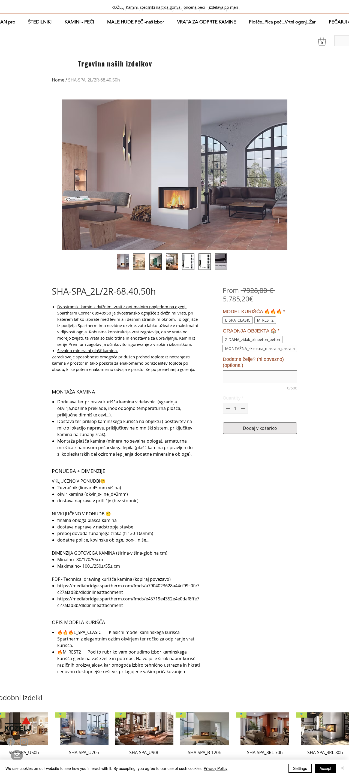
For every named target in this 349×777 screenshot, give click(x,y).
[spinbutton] (235, 408)
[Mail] (17, 755)
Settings (300, 768)
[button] (40, 22)
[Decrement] (227, 408)
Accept (325, 768)
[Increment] (243, 408)
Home (58, 80)
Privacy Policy (215, 768)
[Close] (342, 768)
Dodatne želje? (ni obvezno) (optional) (253, 362)
